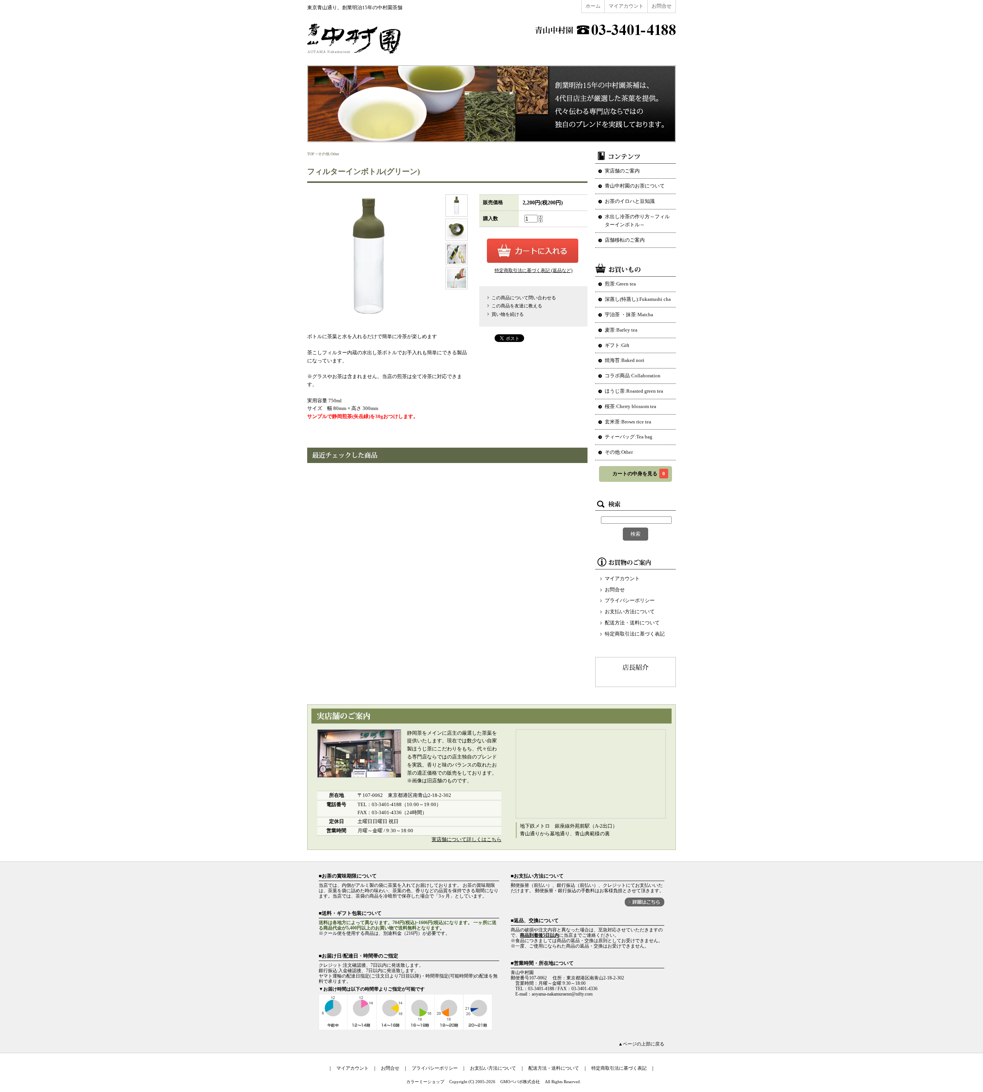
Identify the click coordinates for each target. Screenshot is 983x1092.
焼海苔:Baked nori (624, 360)
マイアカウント (626, 6)
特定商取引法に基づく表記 (635, 634)
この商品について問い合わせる (524, 297)
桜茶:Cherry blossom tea (630, 406)
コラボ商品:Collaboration (632, 375)
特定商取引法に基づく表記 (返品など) (534, 270)
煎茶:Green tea (620, 284)
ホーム (593, 6)
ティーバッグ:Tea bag (628, 437)
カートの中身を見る (638, 473)
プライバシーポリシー (630, 600)
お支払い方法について (630, 611)
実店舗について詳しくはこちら (466, 839)
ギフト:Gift (617, 345)
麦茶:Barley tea (621, 330)
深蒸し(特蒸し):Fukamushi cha (638, 299)
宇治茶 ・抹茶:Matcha (629, 314)
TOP (310, 154)
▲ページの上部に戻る (641, 1044)
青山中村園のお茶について (635, 186)
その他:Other (328, 154)
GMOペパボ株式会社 (520, 1082)
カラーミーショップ (425, 1082)
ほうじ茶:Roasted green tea (634, 391)
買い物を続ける (508, 314)
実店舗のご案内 (622, 171)
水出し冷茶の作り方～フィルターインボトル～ (637, 220)
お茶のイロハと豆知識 (630, 201)
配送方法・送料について (632, 623)
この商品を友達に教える (517, 306)
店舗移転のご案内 (625, 240)
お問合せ (662, 6)
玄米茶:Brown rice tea (628, 422)
